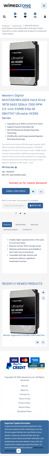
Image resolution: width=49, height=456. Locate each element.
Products (5, 26)
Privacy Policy (24, 403)
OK (19, 451)
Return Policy (24, 407)
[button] (16, 191)
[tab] (7, 224)
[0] (15, 17)
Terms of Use (24, 399)
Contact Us (24, 394)
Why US (24, 386)
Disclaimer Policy (24, 411)
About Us (24, 390)
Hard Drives (17, 26)
